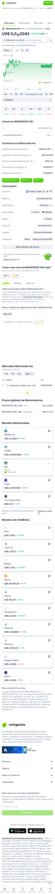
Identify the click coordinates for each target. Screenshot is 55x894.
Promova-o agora (44, 511)
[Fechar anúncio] (49, 463)
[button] (44, 198)
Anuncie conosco (10, 259)
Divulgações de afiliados (11, 369)
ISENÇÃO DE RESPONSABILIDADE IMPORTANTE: (22, 838)
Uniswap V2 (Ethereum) (33, 297)
